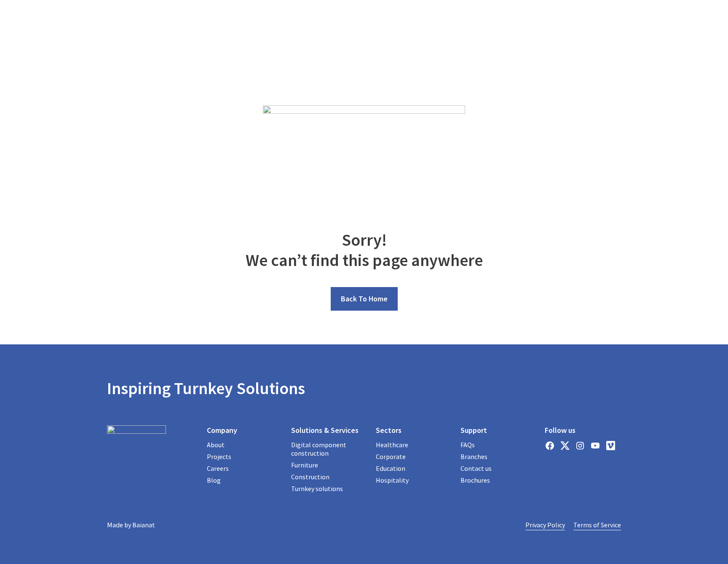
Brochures (475, 480)
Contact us (476, 468)
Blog (214, 480)
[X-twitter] (565, 445)
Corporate (391, 456)
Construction (310, 477)
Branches (473, 456)
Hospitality (392, 480)
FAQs (467, 444)
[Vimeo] (610, 445)
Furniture (304, 465)
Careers (218, 468)
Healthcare (392, 444)
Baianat (143, 525)
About (216, 444)
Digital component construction (318, 448)
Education (390, 468)
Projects (219, 456)
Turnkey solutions (317, 488)
